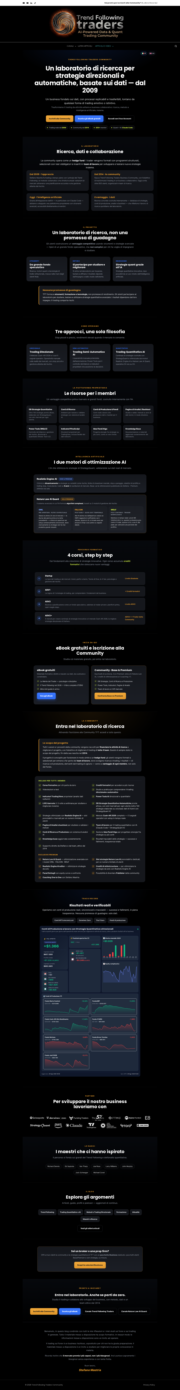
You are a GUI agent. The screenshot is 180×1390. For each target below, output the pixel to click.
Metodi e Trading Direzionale (99, 1212)
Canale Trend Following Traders (99, 1311)
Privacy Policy (149, 1385)
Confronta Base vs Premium (110, 696)
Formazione (121, 1212)
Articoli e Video (102, 46)
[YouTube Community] (24, 3)
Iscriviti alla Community (59, 118)
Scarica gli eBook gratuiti (89, 118)
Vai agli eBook (46, 696)
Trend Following (47, 1212)
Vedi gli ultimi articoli (90, 1228)
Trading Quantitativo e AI (70, 1212)
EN (153, 53)
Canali (70, 46)
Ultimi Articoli (85, 46)
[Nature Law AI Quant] (27, 3)
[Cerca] (176, 46)
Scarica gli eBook (70, 1311)
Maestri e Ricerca (90, 1219)
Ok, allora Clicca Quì (130, 3)
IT (145, 53)
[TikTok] (35, 3)
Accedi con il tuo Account (119, 118)
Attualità (135, 1212)
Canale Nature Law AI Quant (134, 1311)
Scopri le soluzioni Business (90, 1265)
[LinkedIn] (31, 3)
